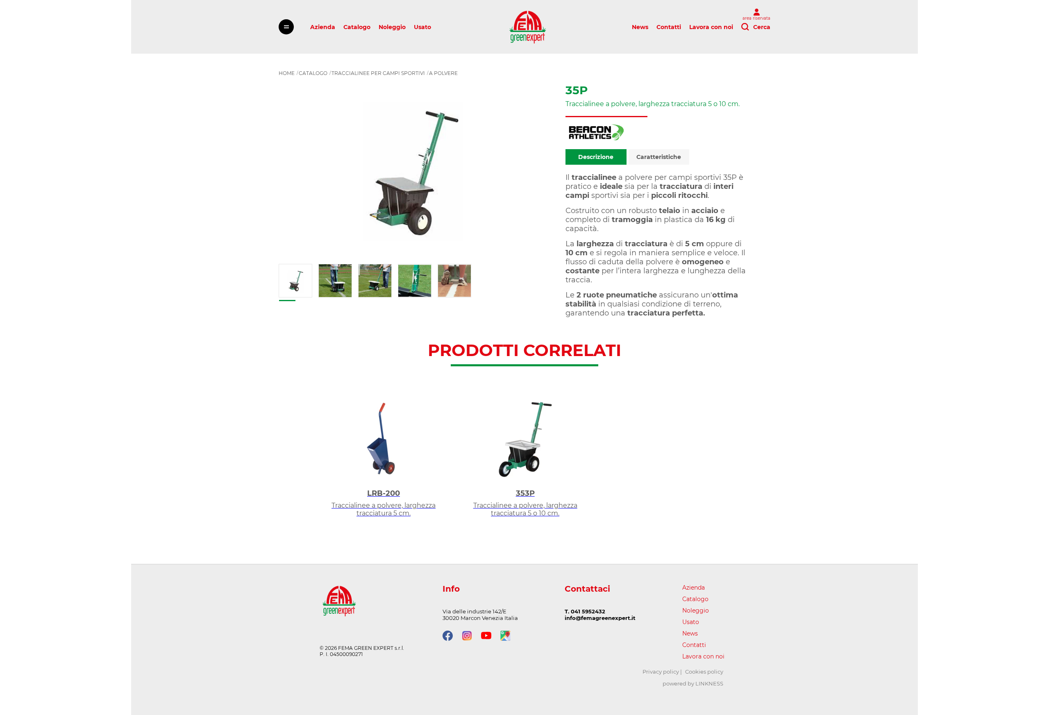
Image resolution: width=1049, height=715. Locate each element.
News (640, 27)
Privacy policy (661, 671)
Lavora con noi (711, 27)
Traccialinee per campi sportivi (378, 73)
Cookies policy (704, 671)
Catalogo (356, 27)
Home (287, 73)
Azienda (322, 27)
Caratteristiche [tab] (658, 157)
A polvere (443, 73)
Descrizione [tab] (595, 157)
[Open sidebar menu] (286, 26)
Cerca (761, 27)
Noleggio (392, 27)
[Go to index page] (527, 27)
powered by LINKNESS (693, 683)
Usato (422, 27)
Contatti (668, 27)
